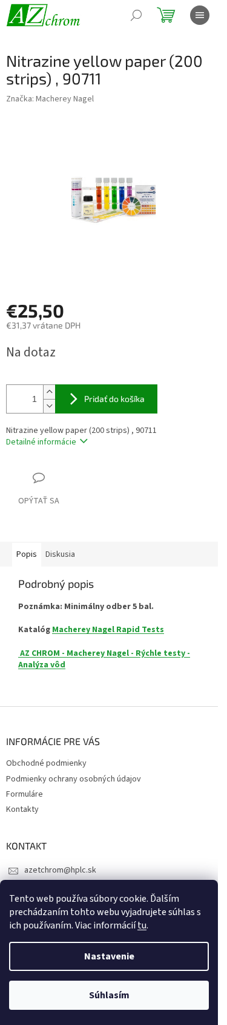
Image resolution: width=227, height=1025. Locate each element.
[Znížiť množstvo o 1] (49, 406)
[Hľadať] (136, 15)
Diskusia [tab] (60, 554)
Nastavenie (109, 956)
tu (141, 925)
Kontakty (22, 809)
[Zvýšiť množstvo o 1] (49, 392)
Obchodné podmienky (46, 763)
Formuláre (24, 794)
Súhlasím (109, 995)
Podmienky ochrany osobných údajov (73, 779)
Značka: (50, 99)
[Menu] (200, 15)
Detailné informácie (41, 442)
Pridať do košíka (114, 398)
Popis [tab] (26, 554)
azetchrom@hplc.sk (60, 870)
